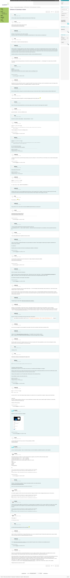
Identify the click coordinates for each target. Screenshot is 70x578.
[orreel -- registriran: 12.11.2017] (12, 22)
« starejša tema (23, 573)
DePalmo (16, 324)
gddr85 (15, 108)
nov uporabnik (63, 20)
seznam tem (63, 29)
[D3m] (12, 515)
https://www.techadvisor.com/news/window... (17, 25)
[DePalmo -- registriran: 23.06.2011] (12, 324)
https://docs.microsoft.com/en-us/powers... (28, 300)
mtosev (15, 453)
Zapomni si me (64, 13)
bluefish (15, 410)
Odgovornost (13, 576)
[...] (18, 423)
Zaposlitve (2, 17)
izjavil (21, 125)
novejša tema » (45, 573)
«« (46, 11)
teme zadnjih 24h (4, 13)
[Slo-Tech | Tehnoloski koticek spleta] (5, 4)
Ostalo (2, 19)
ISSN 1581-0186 (26, 576)
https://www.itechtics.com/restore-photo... (23, 334)
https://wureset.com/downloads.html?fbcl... (17, 484)
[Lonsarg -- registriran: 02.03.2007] (12, 123)
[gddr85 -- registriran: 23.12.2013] (12, 109)
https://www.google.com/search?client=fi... (17, 213)
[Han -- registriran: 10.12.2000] (12, 15)
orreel (15, 21)
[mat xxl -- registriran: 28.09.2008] (12, 102)
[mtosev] (12, 454)
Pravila (2, 576)
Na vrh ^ (68, 576)
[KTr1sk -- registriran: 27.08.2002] (12, 480)
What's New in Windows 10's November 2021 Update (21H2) (20, 356)
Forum (2, 11)
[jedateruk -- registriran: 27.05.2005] (12, 31)
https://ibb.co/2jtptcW (14, 441)
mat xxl (15, 101)
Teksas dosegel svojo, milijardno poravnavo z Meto (21, 0)
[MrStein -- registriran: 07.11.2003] (12, 138)
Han (15, 14)
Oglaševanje (18, 576)
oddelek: (28, 573)
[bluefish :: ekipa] (12, 411)
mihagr (15, 223)
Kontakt (22, 576)
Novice (2, 8)
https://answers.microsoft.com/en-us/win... (29, 560)
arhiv (2, 9)
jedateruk (16, 30)
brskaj (3, 18)
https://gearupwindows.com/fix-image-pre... (21, 309)
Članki (2, 15)
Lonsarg (15, 122)
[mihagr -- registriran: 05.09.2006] (12, 224)
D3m (15, 514)
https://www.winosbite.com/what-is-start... (17, 214)
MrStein (15, 137)
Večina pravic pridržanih (7, 576)
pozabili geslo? (63, 21)
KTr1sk (15, 479)
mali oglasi (3, 12)
